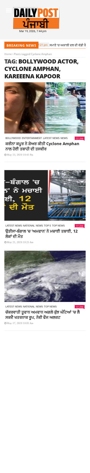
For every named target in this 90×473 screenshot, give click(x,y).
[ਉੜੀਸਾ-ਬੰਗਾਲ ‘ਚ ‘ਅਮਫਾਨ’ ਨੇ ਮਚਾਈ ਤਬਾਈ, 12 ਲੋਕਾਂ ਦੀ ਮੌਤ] (45, 195)
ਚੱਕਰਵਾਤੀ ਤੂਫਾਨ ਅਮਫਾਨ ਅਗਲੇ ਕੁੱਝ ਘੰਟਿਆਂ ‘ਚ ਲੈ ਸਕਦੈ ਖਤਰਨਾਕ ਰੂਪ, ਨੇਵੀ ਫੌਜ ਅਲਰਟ (42, 314)
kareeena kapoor (32, 76)
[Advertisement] (45, 382)
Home (8, 54)
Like (81, 138)
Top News (58, 225)
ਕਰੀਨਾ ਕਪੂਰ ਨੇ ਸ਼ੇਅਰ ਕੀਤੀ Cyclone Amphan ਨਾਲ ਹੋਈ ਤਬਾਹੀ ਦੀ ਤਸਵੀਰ (42, 146)
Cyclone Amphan (31, 69)
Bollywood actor (47, 61)
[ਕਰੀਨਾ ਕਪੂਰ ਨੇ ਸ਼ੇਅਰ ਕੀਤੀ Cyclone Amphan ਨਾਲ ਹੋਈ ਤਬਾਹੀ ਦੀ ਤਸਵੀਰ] (45, 108)
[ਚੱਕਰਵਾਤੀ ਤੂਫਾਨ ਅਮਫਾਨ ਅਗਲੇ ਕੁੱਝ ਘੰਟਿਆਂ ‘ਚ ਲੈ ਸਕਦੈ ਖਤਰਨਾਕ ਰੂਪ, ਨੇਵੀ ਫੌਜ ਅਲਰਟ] (45, 276)
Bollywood (13, 138)
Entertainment (32, 138)
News (64, 138)
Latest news (51, 138)
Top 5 (47, 225)
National (29, 225)
